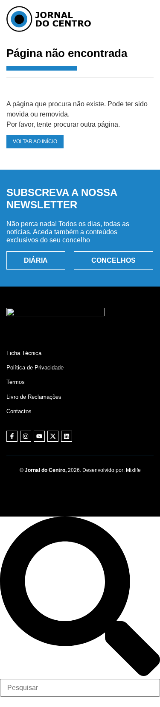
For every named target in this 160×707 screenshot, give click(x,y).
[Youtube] (39, 436)
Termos (15, 382)
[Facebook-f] (11, 436)
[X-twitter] (52, 436)
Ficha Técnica (23, 353)
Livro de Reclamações (33, 397)
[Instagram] (25, 436)
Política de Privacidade (35, 367)
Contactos (19, 411)
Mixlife (133, 470)
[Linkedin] (66, 436)
